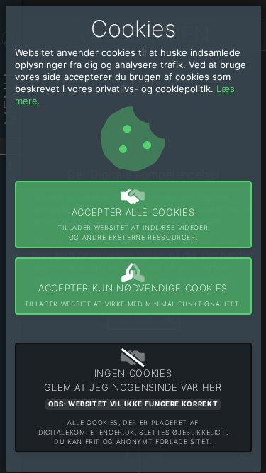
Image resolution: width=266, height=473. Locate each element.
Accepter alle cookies (133, 223)
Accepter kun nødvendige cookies (133, 295)
